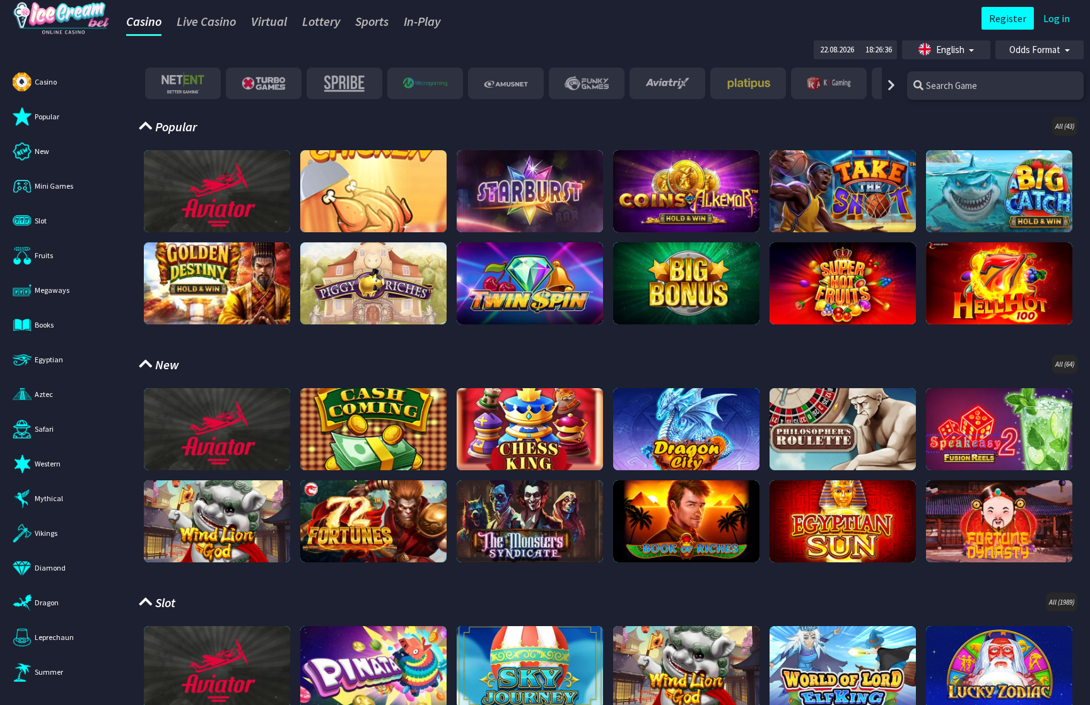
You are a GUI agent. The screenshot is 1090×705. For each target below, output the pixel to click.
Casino (143, 21)
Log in (1056, 18)
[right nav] (889, 85)
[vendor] (183, 83)
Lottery (321, 21)
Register (1007, 18)
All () (1064, 126)
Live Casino (206, 21)
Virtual (269, 21)
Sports (372, 21)
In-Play (422, 21)
